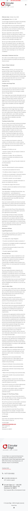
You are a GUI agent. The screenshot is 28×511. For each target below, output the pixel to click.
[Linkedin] (14, 507)
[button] (25, 4)
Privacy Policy (14, 505)
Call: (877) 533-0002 (16, 0)
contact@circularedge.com (9, 424)
